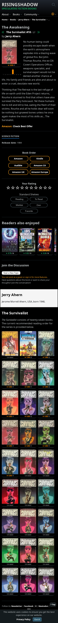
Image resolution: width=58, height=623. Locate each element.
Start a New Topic (11, 273)
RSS (29, 609)
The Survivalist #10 (18, 32)
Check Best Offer (23, 126)
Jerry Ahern (13, 36)
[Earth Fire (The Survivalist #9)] (3, 32)
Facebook (28, 606)
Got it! (37, 619)
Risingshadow (20, 5)
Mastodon (43, 606)
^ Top (53, 604)
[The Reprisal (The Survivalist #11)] (38, 32)
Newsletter (16, 606)
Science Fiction (10, 136)
